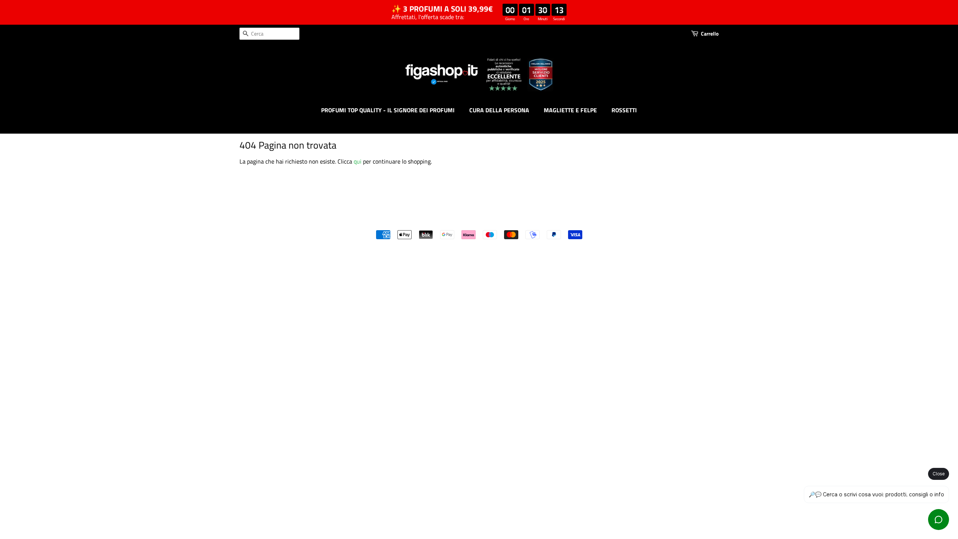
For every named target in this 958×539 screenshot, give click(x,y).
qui (357, 161)
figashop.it (499, 222)
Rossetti (624, 110)
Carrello (709, 33)
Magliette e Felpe (570, 110)
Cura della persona (499, 110)
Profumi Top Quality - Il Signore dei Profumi (388, 110)
